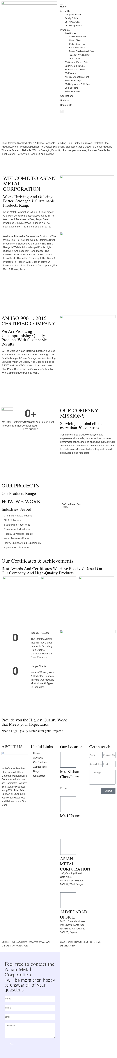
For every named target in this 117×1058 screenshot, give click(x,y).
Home (63, 6)
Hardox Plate (74, 40)
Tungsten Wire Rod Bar (79, 54)
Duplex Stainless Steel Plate (81, 51)
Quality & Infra (71, 18)
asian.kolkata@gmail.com (74, 820)
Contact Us (66, 105)
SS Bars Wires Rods (75, 69)
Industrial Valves (72, 91)
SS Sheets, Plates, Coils (76, 62)
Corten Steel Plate (77, 43)
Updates (64, 100)
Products (65, 30)
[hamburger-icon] (61, 4)
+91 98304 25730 (69, 784)
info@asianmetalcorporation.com (78, 827)
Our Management (73, 25)
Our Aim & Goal (72, 21)
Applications (66, 96)
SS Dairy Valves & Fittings (77, 84)
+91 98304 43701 (69, 781)
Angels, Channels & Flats (77, 76)
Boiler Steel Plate (77, 47)
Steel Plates (70, 33)
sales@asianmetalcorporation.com (79, 831)
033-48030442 (77, 788)
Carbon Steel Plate (77, 36)
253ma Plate (74, 58)
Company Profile (73, 14)
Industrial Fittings (73, 80)
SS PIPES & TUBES (75, 65)
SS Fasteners (71, 87)
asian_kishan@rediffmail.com (76, 823)
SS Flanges (70, 73)
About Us (65, 11)
